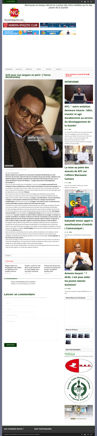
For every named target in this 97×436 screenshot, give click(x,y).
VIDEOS (38, 69)
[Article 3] (80, 335)
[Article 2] (74, 335)
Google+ (91, 1)
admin (25, 169)
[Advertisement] (48, 53)
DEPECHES (29, 69)
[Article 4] (87, 335)
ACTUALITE (19, 69)
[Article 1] (68, 335)
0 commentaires (9, 169)
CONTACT (58, 69)
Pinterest (88, 1)
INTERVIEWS (9, 69)
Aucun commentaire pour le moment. (23, 282)
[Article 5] (68, 341)
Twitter (85, 1)
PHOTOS (48, 69)
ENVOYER (10, 345)
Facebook (82, 1)
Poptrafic (37, 434)
